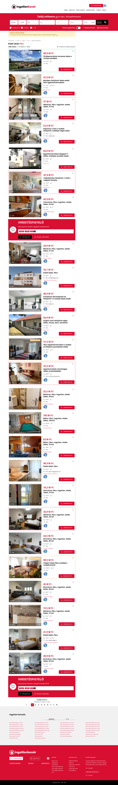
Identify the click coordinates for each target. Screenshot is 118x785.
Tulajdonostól (15, 28)
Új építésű (98, 10)
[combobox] (32, 22)
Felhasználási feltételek (57, 766)
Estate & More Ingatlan (49, 211)
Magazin (104, 10)
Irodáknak (71, 762)
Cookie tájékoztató (73, 768)
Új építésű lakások (14, 763)
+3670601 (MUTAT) (67, 382)
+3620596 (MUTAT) (67, 479)
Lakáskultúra (45, 763)
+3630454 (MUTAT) (67, 191)
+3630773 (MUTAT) (67, 141)
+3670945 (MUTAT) (67, 600)
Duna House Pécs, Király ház (50, 280)
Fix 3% (34, 28)
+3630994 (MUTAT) (67, 431)
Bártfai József (46, 187)
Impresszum (55, 761)
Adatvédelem (55, 764)
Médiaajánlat (55, 762)
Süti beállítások (72, 770)
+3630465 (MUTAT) (67, 407)
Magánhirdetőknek (90, 10)
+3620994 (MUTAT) (67, 261)
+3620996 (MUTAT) (67, 503)
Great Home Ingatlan (48, 404)
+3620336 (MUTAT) (67, 672)
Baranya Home (46, 90)
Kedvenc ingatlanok (80, 10)
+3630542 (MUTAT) (67, 69)
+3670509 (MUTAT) (67, 93)
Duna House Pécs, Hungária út (51, 473)
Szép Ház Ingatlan (47, 258)
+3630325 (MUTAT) (67, 285)
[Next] (53, 704)
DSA (53, 772)
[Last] (56, 704)
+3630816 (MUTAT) (67, 527)
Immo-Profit (46, 138)
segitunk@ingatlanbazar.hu (92, 771)
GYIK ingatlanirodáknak (57, 768)
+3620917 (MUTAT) (67, 358)
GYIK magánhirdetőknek (57, 770)
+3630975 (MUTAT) (67, 117)
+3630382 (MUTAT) (67, 576)
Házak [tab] (67, 719)
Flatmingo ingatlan (47, 428)
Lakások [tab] (51, 719)
